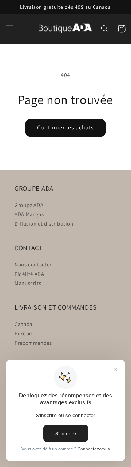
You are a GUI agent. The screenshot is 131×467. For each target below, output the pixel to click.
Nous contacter (33, 264)
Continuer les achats (65, 127)
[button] (9, 28)
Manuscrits (28, 283)
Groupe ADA (29, 205)
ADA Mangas (29, 214)
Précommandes (33, 342)
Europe (23, 333)
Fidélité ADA (29, 273)
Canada (23, 324)
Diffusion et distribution (44, 223)
